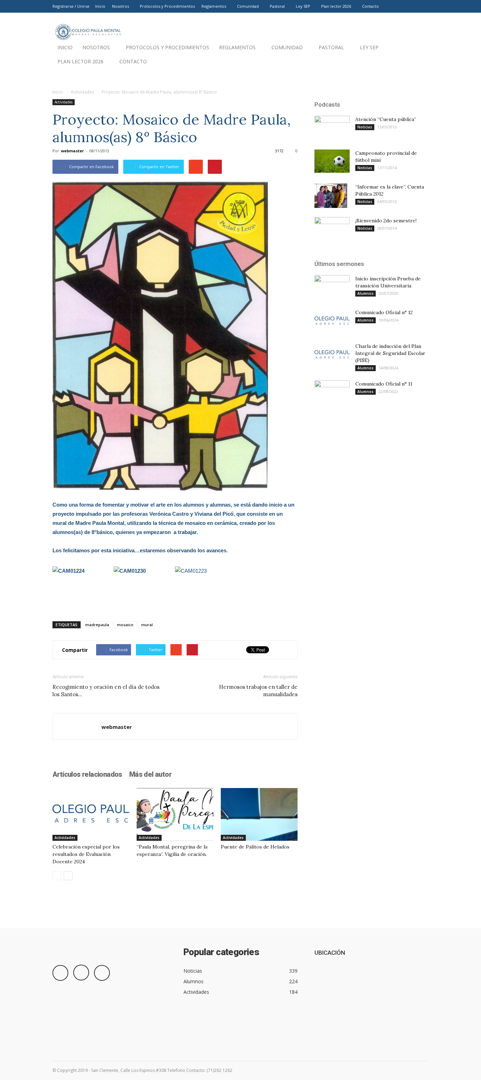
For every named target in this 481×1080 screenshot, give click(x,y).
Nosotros (120, 6)
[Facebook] (400, 6)
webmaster (72, 150)
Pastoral (277, 6)
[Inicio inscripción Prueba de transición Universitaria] (332, 287)
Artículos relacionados (87, 774)
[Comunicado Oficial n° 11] (332, 391)
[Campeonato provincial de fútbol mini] (332, 161)
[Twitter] (423, 6)
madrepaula (97, 624)
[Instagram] (411, 6)
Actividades (82, 92)
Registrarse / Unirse (70, 6)
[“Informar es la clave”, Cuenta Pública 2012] (330, 195)
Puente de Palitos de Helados (255, 847)
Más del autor (150, 774)
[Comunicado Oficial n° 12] (332, 321)
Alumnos (365, 293)
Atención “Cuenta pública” (385, 119)
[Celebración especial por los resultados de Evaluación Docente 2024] (90, 814)
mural (147, 624)
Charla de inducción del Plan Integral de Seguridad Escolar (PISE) (390, 353)
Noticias (364, 127)
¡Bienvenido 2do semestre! (386, 220)
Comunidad (248, 6)
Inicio (100, 6)
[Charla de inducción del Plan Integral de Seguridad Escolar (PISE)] (332, 355)
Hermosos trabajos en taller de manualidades (258, 691)
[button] (420, 63)
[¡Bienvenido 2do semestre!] (332, 229)
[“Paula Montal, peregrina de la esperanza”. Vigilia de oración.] (175, 814)
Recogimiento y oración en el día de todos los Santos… (106, 691)
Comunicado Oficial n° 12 (384, 312)
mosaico (125, 624)
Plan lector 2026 (336, 6)
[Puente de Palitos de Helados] (259, 814)
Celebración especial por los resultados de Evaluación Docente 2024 (86, 854)
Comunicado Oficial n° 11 (383, 384)
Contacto (370, 6)
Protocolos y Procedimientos (167, 6)
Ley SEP (303, 6)
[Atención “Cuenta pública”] (332, 127)
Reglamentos (213, 6)
